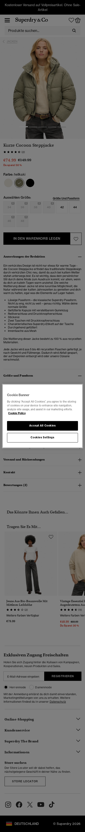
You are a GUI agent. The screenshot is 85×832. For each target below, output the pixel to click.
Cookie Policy (17, 413)
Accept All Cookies (42, 425)
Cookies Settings (42, 437)
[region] (42, 416)
